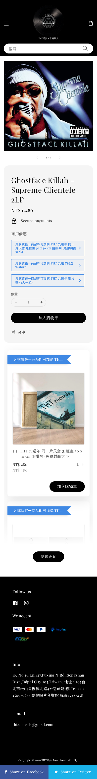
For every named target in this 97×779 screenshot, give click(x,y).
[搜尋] (85, 48)
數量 (14, 294)
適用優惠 (19, 233)
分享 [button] (21, 332)
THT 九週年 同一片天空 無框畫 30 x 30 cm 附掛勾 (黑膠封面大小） (51, 453)
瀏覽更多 (48, 556)
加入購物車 (48, 317)
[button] (6, 23)
